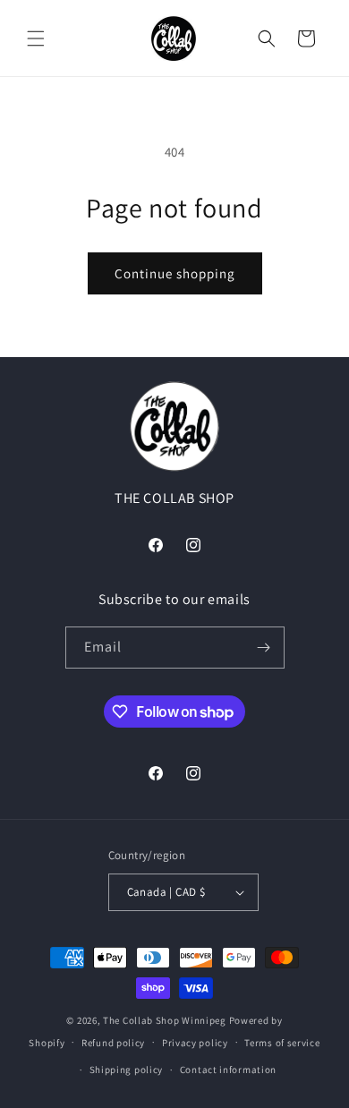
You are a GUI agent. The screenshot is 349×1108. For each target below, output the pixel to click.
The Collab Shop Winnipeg (164, 1020)
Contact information (228, 1069)
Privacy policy (195, 1042)
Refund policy (113, 1042)
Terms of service (281, 1042)
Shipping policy (126, 1069)
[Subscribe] (264, 647)
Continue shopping (175, 273)
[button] (35, 38)
